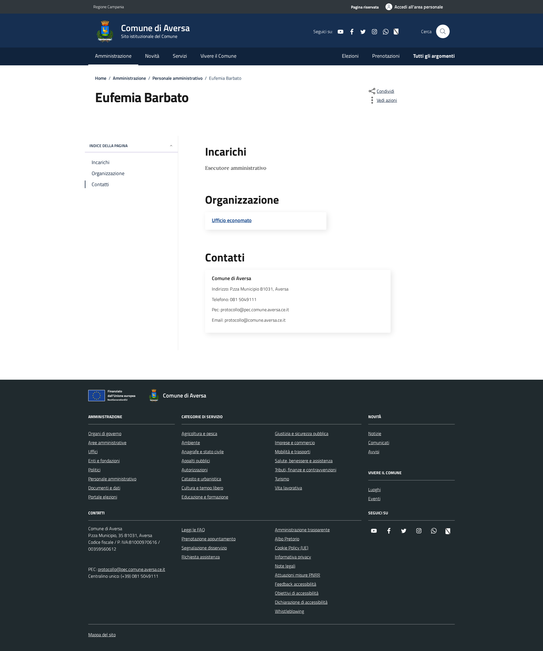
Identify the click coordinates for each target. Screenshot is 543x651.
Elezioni (350, 56)
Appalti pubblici (196, 460)
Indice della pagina (108, 146)
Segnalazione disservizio (204, 547)
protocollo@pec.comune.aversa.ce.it (131, 569)
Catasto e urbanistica (201, 478)
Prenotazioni (386, 56)
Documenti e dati (104, 487)
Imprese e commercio (295, 442)
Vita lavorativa (288, 487)
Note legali (285, 565)
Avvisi (373, 451)
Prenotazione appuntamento (209, 538)
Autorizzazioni (195, 469)
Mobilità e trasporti (292, 451)
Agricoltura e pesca (199, 433)
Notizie (374, 433)
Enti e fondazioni (104, 460)
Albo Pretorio (287, 538)
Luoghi (374, 489)
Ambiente (191, 442)
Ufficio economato (232, 220)
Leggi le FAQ (193, 529)
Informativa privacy (293, 556)
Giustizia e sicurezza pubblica (301, 433)
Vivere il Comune (218, 56)
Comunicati (378, 442)
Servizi (180, 56)
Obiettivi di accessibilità (296, 593)
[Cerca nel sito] (443, 31)
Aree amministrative (107, 442)
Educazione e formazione (205, 496)
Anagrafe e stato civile (203, 451)
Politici (94, 469)
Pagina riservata (365, 7)
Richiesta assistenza (201, 556)
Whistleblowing (289, 611)
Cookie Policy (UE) (291, 547)
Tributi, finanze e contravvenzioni (305, 469)
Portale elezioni (102, 496)
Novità (152, 56)
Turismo (282, 478)
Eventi (374, 498)
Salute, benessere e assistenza (304, 460)
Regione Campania (108, 7)
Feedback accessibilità (295, 584)
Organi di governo (104, 433)
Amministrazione (113, 56)
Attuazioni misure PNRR (297, 574)
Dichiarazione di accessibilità (301, 602)
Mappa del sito (102, 634)
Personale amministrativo (112, 478)
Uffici (93, 451)
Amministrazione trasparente (302, 529)
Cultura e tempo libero (202, 487)
